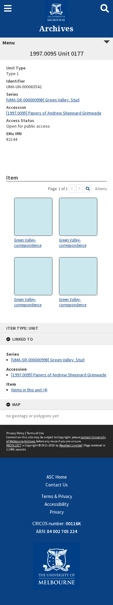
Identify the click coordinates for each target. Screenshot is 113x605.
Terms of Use (35, 433)
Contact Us (57, 485)
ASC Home (56, 477)
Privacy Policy (15, 433)
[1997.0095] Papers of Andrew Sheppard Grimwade (58, 375)
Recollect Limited (70, 445)
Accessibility (57, 504)
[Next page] (79, 189)
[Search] (88, 189)
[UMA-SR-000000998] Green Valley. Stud (47, 360)
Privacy (57, 512)
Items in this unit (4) (29, 390)
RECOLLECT (13, 445)
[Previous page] (72, 189)
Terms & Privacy (56, 496)
